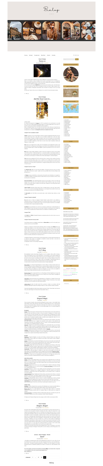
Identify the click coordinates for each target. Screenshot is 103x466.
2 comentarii (46, 63)
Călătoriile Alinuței (67, 122)
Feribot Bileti (65, 214)
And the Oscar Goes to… (42, 99)
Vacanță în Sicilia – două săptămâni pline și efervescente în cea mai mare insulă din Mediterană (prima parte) (70, 229)
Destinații (30, 55)
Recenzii (73, 274)
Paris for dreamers (67, 199)
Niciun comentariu (45, 407)
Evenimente (68, 268)
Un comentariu (44, 252)
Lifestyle (48, 55)
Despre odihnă (70, 211)
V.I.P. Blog (42, 250)
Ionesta (25, 340)
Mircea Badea (27, 264)
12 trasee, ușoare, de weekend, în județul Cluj (71, 243)
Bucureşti (68, 272)
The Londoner (66, 202)
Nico (25, 151)
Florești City (64, 268)
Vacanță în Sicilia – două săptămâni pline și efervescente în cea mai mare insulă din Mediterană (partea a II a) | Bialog (70, 226)
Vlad (32, 215)
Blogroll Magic (42, 298)
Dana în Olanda (66, 147)
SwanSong (26, 377)
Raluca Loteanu (66, 180)
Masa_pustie (26, 344)
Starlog (54, 226)
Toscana (71, 272)
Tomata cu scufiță (67, 161)
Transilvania (71, 269)
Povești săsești (66, 157)
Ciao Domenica (66, 193)
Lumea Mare (66, 131)
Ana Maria (26, 206)
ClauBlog (26, 330)
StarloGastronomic (28, 319)
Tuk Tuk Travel (66, 133)
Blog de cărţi (28, 169)
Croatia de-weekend (67, 124)
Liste (70, 268)
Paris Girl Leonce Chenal (68, 200)
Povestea (26, 55)
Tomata (37, 123)
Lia (25, 199)
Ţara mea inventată (28, 180)
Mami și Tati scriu (67, 176)
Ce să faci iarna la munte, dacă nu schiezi (70, 219)
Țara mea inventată (28, 392)
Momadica (66, 177)
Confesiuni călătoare (67, 146)
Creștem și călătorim (67, 170)
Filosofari (48, 434)
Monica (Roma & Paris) (67, 155)
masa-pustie (28, 193)
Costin (27, 215)
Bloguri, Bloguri (42, 406)
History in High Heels (67, 194)
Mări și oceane (73, 268)
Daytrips (71, 274)
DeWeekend (66, 148)
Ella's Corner (66, 149)
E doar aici (26, 352)
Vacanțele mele (36, 55)
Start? (42, 437)
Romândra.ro (66, 132)
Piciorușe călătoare (67, 179)
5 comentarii (45, 438)
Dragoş (27, 175)
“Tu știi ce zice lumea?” (48, 366)
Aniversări (36, 434)
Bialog (51, 463)
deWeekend (65, 270)
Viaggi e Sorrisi (66, 184)
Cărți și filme (43, 55)
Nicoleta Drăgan (27, 273)
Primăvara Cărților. (55, 351)
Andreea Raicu (27, 284)
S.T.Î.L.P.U (26, 324)
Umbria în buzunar (67, 134)
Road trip (73, 272)
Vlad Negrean (27, 380)
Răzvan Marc (46, 222)
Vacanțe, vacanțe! (67, 135)
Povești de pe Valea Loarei (68, 156)
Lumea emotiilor (66, 153)
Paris (71, 275)
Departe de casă (66, 125)
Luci (25, 158)
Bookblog (26, 386)
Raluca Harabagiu (67, 201)
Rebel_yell (26, 364)
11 (38, 457)
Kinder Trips (66, 175)
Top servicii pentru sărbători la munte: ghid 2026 (70, 218)
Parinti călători (66, 178)
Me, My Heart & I (66, 198)
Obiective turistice (66, 269)
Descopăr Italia (66, 126)
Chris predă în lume (67, 145)
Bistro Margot (66, 144)
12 (41, 457)
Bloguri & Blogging (42, 59)
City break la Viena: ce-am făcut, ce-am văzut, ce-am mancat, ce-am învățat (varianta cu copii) (71, 259)
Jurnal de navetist (67, 130)
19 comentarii (46, 100)
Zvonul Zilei (26, 348)
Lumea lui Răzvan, (27, 374)
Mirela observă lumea (67, 154)
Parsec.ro (42, 61)
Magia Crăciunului (67, 275)
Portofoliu (53, 55)
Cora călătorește (66, 123)
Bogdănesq (26, 337)
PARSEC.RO (37, 84)
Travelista (65, 183)
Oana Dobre (26, 278)
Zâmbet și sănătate (67, 162)
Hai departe (66, 171)
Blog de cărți (27, 388)
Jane (25, 144)
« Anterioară (27, 457)
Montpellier (75, 269)
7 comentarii (45, 300)
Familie (69, 274)
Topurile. (48, 328)
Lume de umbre (27, 187)
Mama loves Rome (67, 197)
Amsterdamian (66, 192)
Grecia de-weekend (67, 127)
